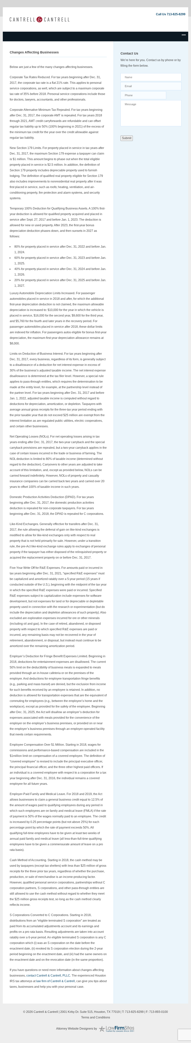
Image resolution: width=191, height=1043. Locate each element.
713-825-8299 (176, 14)
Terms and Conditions (95, 1017)
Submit (126, 138)
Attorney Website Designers (74, 1028)
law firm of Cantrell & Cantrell (55, 981)
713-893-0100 (158, 1011)
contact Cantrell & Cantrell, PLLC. (48, 975)
